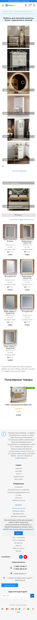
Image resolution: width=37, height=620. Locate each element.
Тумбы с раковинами (11, 67)
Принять (18, 533)
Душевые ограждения (18, 516)
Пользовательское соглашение (18, 490)
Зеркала (6, 90)
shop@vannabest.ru (20, 573)
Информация (18, 484)
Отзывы (18, 495)
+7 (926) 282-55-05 (20, 569)
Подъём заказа (18, 476)
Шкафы (6, 113)
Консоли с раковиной (11, 183)
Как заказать (18, 543)
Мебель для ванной (18, 508)
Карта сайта (18, 479)
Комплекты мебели (10, 43)
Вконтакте (21, 557)
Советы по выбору (18, 540)
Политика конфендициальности (18, 492)
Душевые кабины (19, 511)
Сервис (18, 465)
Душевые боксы (18, 514)
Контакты (18, 498)
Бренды (18, 551)
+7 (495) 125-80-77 (20, 566)
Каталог (18, 505)
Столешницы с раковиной (12, 206)
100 (24, 219)
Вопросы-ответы (18, 548)
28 (20, 219)
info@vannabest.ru (21, 458)
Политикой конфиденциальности (21, 529)
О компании (19, 487)
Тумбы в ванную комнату (12, 160)
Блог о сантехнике (18, 537)
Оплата (18, 474)
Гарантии (18, 468)
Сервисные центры (18, 500)
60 (22, 219)
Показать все (29, 219)
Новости (18, 545)
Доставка (18, 471)
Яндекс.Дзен (25, 557)
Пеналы (6, 136)
